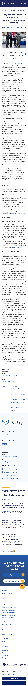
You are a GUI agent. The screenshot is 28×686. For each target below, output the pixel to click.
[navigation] (24, 3)
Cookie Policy (13, 674)
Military (23, 394)
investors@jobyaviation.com (10, 375)
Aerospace (14, 391)
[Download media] (25, 54)
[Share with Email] (18, 27)
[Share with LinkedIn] (8, 27)
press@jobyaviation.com (8, 381)
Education (14, 410)
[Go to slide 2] (15, 59)
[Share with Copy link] (21, 27)
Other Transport (15, 397)
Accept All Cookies (14, 683)
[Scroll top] (22, 586)
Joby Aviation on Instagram (11, 469)
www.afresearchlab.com (18, 213)
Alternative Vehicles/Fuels (18, 399)
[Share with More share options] (25, 27)
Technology (14, 386)
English (4, 444)
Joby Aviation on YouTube (11, 478)
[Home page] (8, 3)
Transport (23, 405)
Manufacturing (15, 394)
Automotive (14, 402)
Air (12, 405)
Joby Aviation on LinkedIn (11, 472)
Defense (16, 405)
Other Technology (16, 407)
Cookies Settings (14, 678)
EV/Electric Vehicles (17, 389)
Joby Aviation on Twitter (10, 475)
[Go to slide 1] (13, 59)
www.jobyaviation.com (8, 182)
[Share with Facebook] (14, 27)
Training (21, 402)
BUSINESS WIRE (18, 64)
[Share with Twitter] (11, 27)
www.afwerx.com (17, 247)
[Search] (21, 3)
